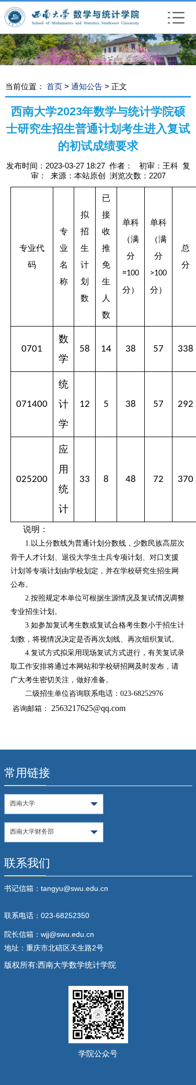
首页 (54, 86)
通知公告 (86, 86)
